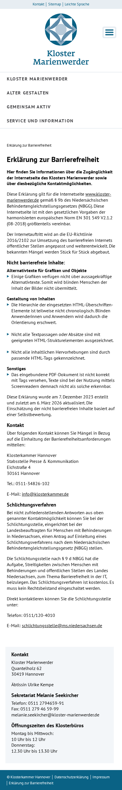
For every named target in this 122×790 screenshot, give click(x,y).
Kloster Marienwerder (37, 79)
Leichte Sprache (77, 4)
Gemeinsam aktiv (29, 107)
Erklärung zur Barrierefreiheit (29, 145)
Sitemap (54, 4)
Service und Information (40, 120)
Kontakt (38, 4)
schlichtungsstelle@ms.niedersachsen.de (62, 625)
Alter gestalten (28, 93)
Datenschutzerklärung (71, 777)
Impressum (101, 777)
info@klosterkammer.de (45, 494)
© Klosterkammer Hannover (28, 777)
